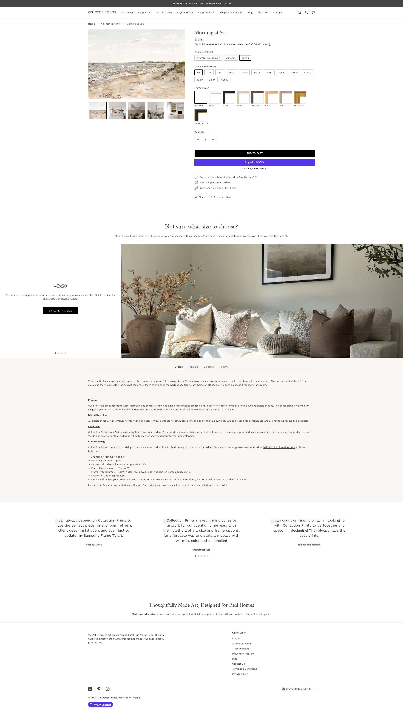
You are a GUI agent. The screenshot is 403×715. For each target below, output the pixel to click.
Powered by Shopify (129, 697)
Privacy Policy (240, 673)
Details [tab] (179, 366)
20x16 (244, 72)
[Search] (299, 12)
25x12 (269, 72)
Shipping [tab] (209, 366)
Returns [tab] (224, 366)
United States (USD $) (298, 689)
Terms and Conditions (244, 668)
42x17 (200, 79)
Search (236, 638)
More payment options (254, 168)
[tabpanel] (201, 436)
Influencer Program (243, 653)
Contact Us (238, 663)
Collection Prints (107, 697)
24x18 (256, 72)
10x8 (209, 72)
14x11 (220, 72)
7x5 (199, 72)
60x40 (224, 79)
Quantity (199, 132)
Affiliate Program (242, 643)
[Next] (278, 529)
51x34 (212, 79)
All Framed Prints (111, 23)
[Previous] (124, 529)
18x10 (232, 72)
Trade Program (240, 648)
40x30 (307, 72)
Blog (234, 658)
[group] (262, 301)
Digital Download (208, 58)
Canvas (231, 58)
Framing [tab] (193, 366)
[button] (313, 12)
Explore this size (60, 310)
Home (91, 23)
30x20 (281, 72)
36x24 (294, 72)
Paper (245, 58)
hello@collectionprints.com (279, 447)
